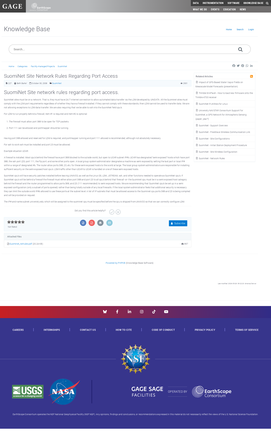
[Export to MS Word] (83, 223)
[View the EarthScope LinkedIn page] (129, 312)
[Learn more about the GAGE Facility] (12, 6)
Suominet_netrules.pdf (21, 243)
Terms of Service (246, 329)
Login (251, 29)
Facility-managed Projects (43, 66)
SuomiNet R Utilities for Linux (213, 103)
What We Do (200, 9)
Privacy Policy (205, 329)
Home (11, 66)
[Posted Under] (51, 83)
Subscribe (179, 223)
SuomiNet (62, 66)
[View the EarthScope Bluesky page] (105, 312)
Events (215, 9)
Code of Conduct (163, 329)
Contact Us (88, 329)
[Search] (240, 49)
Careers (18, 329)
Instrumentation (213, 3)
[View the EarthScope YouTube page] (166, 312)
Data (196, 3)
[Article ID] (7, 83)
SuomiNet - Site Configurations (213, 138)
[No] (118, 211)
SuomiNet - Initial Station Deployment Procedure (222, 145)
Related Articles (204, 76)
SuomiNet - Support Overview (213, 125)
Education (229, 9)
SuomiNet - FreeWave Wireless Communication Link (224, 132)
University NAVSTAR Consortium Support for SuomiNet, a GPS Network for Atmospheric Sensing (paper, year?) (220, 114)
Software (234, 3)
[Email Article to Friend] (109, 223)
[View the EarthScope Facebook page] (117, 312)
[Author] (15, 83)
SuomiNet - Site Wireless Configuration (217, 151)
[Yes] (111, 211)
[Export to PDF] (91, 223)
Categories (22, 66)
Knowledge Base (253, 3)
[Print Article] (100, 223)
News (243, 9)
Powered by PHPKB (115, 262)
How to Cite (124, 329)
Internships (52, 329)
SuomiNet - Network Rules (211, 158)
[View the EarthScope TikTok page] (154, 312)
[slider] (16, 222)
